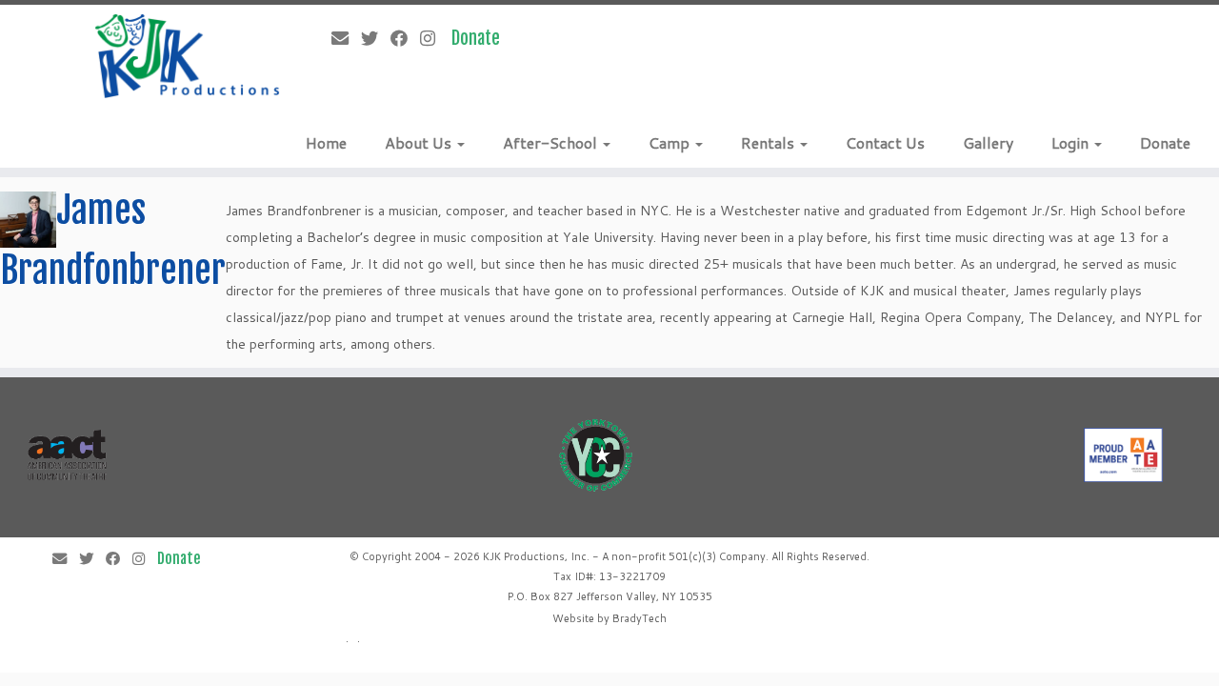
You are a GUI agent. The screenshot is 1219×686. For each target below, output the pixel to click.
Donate (1165, 142)
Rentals (769, 142)
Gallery (988, 142)
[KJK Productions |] (188, 56)
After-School (552, 142)
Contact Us (885, 142)
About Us (420, 142)
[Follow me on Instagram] (434, 38)
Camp (671, 142)
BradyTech (639, 618)
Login (1071, 142)
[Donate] (481, 38)
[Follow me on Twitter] (375, 38)
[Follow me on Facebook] (405, 38)
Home (326, 142)
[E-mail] (346, 38)
